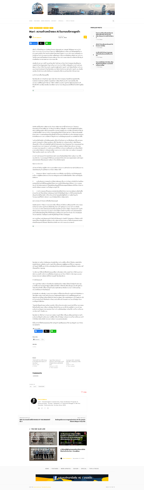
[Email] (39, 408)
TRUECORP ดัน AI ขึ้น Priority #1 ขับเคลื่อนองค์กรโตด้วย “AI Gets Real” (40, 361)
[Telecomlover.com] (37, 9)
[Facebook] (45, 408)
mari (35, 386)
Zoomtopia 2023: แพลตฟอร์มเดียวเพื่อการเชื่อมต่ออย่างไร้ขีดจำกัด (73, 361)
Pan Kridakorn (36, 37)
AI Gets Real (59, 65)
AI (30, 386)
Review (53, 20)
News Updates (45, 20)
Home (30, 20)
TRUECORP (41, 386)
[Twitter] (42, 408)
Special (60, 20)
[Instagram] (48, 408)
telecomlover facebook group (42, 487)
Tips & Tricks (70, 20)
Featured (37, 20)
